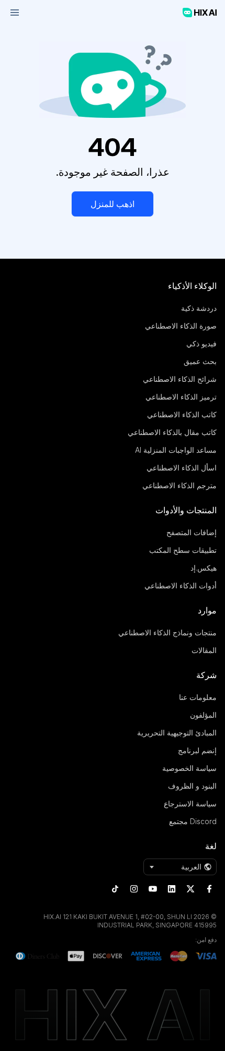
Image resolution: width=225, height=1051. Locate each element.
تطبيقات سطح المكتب (183, 550)
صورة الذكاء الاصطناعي (181, 325)
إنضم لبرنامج (197, 750)
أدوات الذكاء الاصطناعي (180, 585)
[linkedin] (171, 888)
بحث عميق (200, 361)
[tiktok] (115, 888)
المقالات (204, 650)
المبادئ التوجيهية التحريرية (177, 732)
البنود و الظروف (192, 785)
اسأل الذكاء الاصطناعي (182, 467)
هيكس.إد (203, 567)
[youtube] (153, 888)
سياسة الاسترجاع (190, 803)
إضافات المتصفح (191, 532)
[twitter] (190, 888)
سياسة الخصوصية (189, 768)
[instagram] (134, 888)
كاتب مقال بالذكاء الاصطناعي (172, 432)
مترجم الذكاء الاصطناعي (179, 485)
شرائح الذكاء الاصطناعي (180, 379)
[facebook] (209, 888)
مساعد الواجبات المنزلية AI (176, 449)
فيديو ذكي (201, 343)
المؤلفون (203, 714)
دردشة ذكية (199, 308)
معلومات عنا (198, 697)
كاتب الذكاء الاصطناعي (182, 414)
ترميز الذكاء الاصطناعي (181, 396)
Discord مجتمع (193, 821)
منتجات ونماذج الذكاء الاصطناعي (167, 632)
